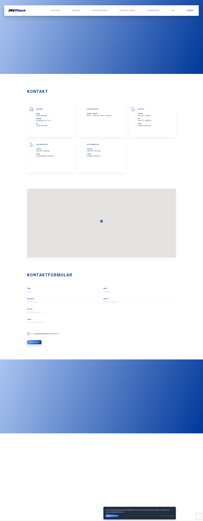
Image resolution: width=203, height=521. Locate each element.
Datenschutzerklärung (42, 333)
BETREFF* (106, 298)
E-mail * (29, 319)
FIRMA (29, 288)
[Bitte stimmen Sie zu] (28, 333)
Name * (105, 288)
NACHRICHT (30, 298)
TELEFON (29, 309)
